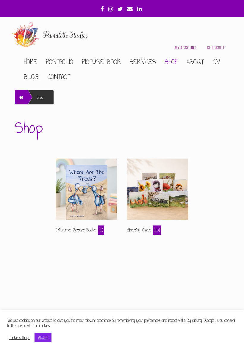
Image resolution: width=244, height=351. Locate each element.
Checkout (216, 47)
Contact (59, 76)
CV (216, 62)
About (195, 62)
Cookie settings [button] (19, 337)
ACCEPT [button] (43, 337)
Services (143, 62)
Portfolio (59, 62)
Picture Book (101, 62)
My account (185, 47)
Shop (171, 62)
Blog (31, 76)
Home (30, 62)
